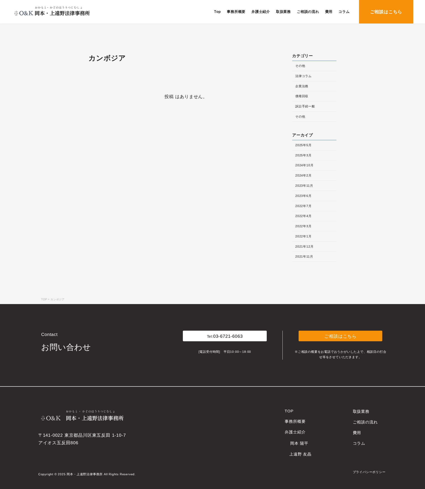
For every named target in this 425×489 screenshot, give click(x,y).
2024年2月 (303, 175)
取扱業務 (361, 411)
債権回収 (301, 96)
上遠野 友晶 (300, 454)
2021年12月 (304, 246)
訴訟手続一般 (305, 106)
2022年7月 (303, 206)
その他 (300, 66)
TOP (289, 411)
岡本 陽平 (299, 443)
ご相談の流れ (365, 422)
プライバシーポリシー (369, 472)
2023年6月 (303, 196)
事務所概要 (295, 421)
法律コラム (303, 76)
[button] (225, 336)
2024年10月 (304, 165)
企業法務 (301, 86)
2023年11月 (304, 185)
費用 (357, 433)
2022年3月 (303, 226)
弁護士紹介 (295, 432)
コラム (359, 443)
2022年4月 (303, 216)
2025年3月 (303, 155)
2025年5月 (303, 145)
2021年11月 (304, 256)
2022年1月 (303, 236)
